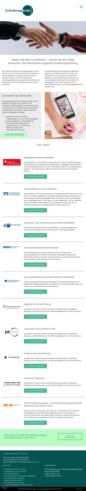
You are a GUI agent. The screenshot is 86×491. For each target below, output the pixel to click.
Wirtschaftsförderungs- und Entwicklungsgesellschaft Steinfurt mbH (18, 484)
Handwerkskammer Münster (14, 478)
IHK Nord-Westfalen (11, 474)
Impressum (79, 489)
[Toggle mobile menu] (81, 6)
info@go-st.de (55, 474)
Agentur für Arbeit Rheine (13, 480)
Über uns (36, 462)
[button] (4, 486)
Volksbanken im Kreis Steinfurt (15, 471)
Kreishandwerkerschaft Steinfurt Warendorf (19, 476)
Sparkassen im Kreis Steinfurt (14, 469)
